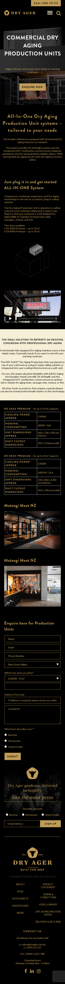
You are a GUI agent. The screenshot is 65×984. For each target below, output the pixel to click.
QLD (36, 953)
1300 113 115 (33, 947)
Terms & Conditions (48, 896)
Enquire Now (32, 87)
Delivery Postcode (14, 694)
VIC (22, 953)
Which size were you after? (19, 672)
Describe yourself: (32, 808)
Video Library (48, 904)
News (20, 912)
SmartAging (20, 905)
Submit (12, 756)
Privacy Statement (48, 886)
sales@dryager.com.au (34, 944)
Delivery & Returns (48, 921)
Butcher (12, 734)
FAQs (20, 891)
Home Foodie (15, 746)
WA (43, 953)
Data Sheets (20, 898)
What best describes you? (19, 729)
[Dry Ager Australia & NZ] (19, 13)
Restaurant (14, 740)
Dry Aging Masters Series (48, 913)
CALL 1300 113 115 (46, 3)
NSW (29, 953)
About (20, 884)
